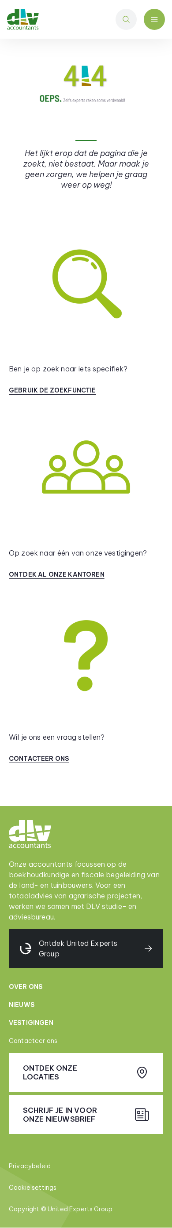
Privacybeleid (30, 1166)
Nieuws (21, 1005)
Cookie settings (32, 1188)
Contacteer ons (33, 1041)
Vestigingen (31, 1023)
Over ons (25, 987)
